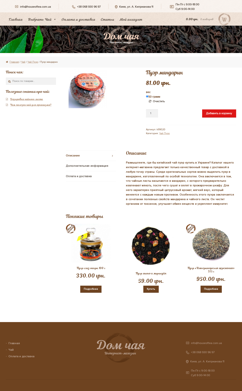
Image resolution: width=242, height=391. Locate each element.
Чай (23, 61)
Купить (151, 288)
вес (148, 92)
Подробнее (91, 288)
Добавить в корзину (219, 113)
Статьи (107, 19)
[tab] (91, 156)
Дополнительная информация (87, 166)
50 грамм (154, 96)
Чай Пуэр (32, 61)
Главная (15, 19)
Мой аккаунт (130, 19)
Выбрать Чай (40, 19)
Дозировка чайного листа (26, 99)
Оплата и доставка (78, 19)
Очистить (159, 101)
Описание (73, 155)
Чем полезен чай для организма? (31, 105)
